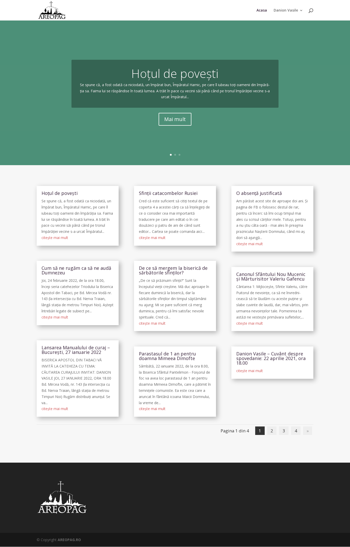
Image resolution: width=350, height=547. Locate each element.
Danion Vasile (286, 10)
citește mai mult (55, 237)
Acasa (261, 10)
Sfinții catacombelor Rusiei (168, 193)
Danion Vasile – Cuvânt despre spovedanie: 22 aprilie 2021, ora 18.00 (271, 358)
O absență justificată (259, 193)
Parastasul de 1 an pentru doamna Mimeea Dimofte (167, 356)
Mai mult (175, 119)
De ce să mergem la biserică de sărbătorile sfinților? (173, 270)
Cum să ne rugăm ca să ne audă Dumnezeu (76, 270)
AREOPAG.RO (69, 539)
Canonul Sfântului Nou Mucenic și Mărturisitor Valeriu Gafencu (270, 276)
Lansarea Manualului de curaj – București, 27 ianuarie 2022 (76, 349)
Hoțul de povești (175, 73)
